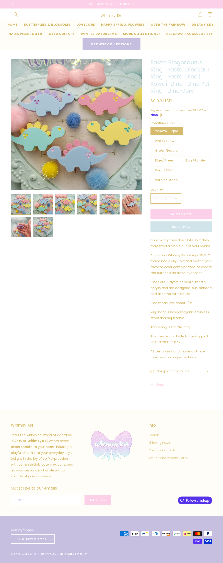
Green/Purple (166, 150)
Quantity (156, 190)
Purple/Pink (164, 170)
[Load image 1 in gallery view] (21, 204)
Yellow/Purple (166, 131)
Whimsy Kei (29, 554)
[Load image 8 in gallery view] (43, 227)
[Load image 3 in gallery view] (65, 204)
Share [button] (159, 385)
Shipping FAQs (159, 443)
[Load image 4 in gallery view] (87, 204)
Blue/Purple (195, 160)
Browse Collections (111, 44)
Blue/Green (164, 160)
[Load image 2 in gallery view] (43, 204)
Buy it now (181, 226)
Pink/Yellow (164, 141)
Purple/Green (166, 180)
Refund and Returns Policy (168, 458)
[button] (15, 14)
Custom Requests (162, 450)
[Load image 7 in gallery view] (21, 227)
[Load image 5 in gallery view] (110, 204)
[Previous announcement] (12, 4)
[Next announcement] (210, 4)
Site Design (48, 554)
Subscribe (98, 500)
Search (154, 435)
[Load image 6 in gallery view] (132, 204)
